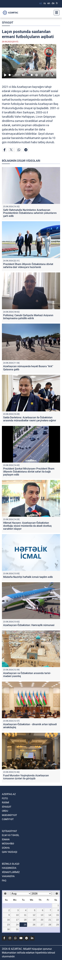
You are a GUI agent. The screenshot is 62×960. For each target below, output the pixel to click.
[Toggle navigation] (56, 12)
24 (17, 924)
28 (49, 924)
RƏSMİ (5, 802)
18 (25, 919)
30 (8, 929)
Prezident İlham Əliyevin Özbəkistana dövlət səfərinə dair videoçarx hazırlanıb (28, 266)
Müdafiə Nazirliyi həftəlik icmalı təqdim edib (28, 576)
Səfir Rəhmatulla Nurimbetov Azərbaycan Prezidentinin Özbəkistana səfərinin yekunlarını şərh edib (30, 212)
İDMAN (6, 839)
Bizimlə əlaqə (10, 863)
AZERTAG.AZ (9, 794)
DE (53, 3)
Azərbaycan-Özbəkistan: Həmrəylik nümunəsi (28, 625)
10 (17, 915)
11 (25, 915)
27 (42, 924)
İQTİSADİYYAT (9, 831)
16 (8, 919)
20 (42, 919)
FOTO (5, 798)
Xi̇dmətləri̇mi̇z (11, 872)
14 (49, 915)
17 (17, 919)
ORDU (5, 811)
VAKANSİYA (8, 876)
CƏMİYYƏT (8, 819)
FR (57, 3)
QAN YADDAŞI (9, 852)
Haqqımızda (9, 868)
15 (57, 915)
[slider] (11, 74)
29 (57, 924)
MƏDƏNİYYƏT (9, 815)
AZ (40, 3)
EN (48, 3)
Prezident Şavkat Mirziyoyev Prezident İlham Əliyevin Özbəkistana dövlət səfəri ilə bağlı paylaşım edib (28, 471)
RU (45, 3)
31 (17, 929)
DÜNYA (6, 847)
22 (57, 919)
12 (34, 915)
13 (42, 915)
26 (34, 924)
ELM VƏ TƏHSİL (10, 835)
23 (8, 924)
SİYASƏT (7, 22)
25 (25, 924)
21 (49, 919)
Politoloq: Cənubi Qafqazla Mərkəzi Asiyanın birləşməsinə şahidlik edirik (28, 317)
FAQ (4, 880)
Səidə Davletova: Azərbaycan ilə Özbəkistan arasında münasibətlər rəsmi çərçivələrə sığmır (29, 419)
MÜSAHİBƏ (8, 843)
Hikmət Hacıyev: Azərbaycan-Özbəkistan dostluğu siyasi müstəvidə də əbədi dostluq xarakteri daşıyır (27, 525)
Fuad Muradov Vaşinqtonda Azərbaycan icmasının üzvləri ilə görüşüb (26, 777)
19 (34, 919)
